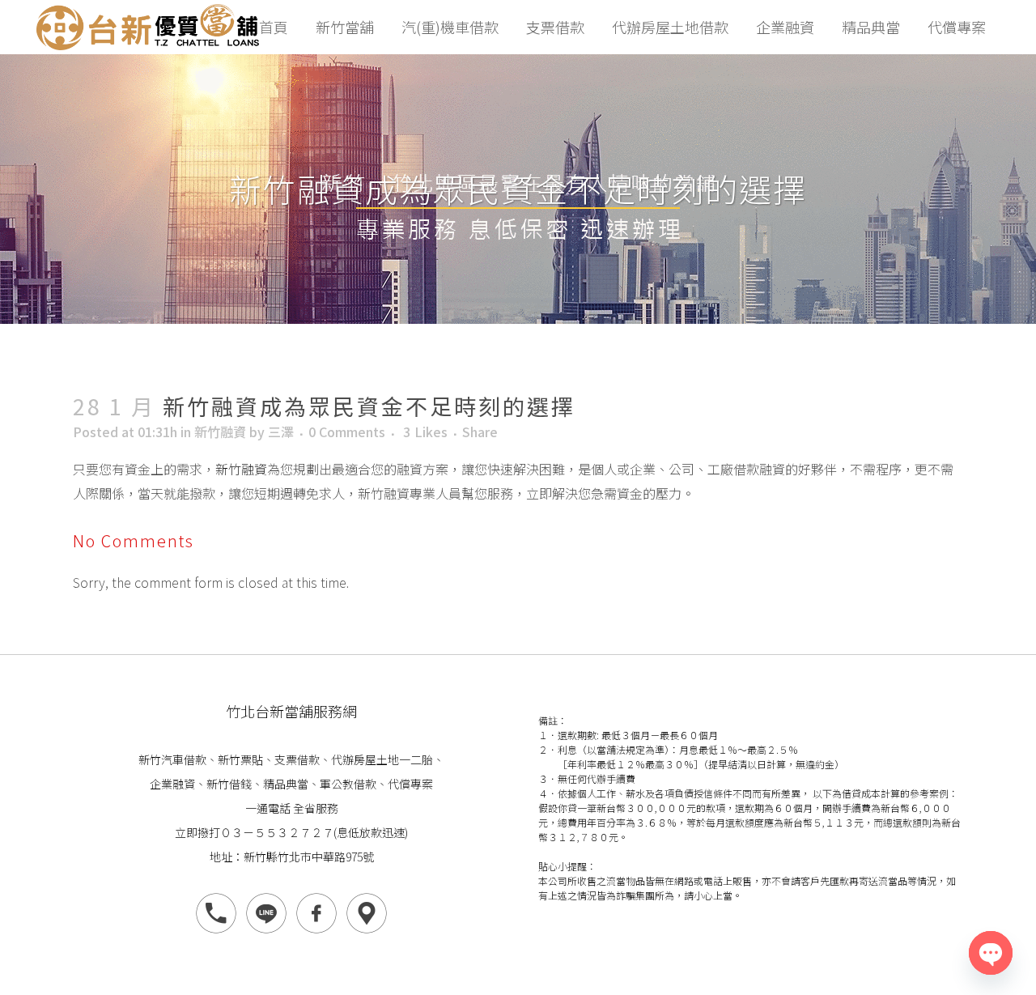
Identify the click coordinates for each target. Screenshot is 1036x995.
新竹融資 (220, 431)
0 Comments (346, 431)
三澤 (281, 431)
